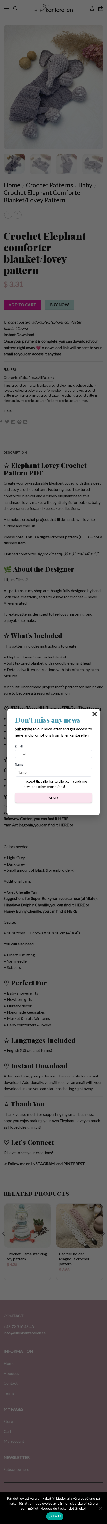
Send (53, 798)
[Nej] (100, 1510)
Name (19, 764)
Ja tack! (55, 1516)
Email (19, 746)
